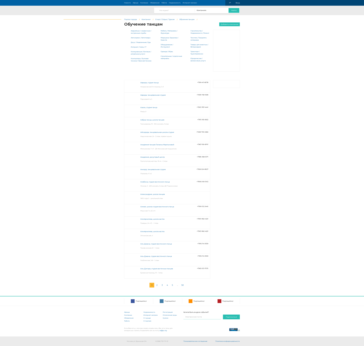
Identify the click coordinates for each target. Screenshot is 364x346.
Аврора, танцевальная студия (153, 95)
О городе (147, 318)
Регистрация (168, 312)
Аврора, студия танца (149, 83)
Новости (127, 3)
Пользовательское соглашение (195, 341)
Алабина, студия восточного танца (155, 182)
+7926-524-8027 (202, 169)
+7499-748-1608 (202, 95)
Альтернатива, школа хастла (152, 219)
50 (182, 285)
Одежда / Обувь (167, 51)
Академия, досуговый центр (152, 157)
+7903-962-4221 (202, 219)
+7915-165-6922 (202, 120)
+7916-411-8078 (202, 82)
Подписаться (231, 317)
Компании (144, 3)
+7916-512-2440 (202, 206)
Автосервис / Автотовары (140, 38)
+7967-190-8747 (202, 144)
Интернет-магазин (190, 3)
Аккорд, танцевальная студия (153, 169)
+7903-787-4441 (202, 107)
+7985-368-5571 (202, 157)
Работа (164, 3)
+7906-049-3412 (202, 182)
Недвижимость (175, 3)
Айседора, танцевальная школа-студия (157, 132)
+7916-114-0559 (202, 244)
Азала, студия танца (148, 107)
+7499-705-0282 (202, 132)
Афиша (135, 3)
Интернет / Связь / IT (138, 47)
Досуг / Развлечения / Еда (141, 42)
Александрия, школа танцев (152, 194)
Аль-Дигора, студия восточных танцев (156, 269)
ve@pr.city (163, 330)
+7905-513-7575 (202, 268)
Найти (234, 10)
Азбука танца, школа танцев (152, 120)
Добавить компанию (229, 24)
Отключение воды (170, 315)
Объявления (154, 3)
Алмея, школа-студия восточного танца (157, 207)
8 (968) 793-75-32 (162, 341)
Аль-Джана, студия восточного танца (156, 244)
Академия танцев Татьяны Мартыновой (157, 145)
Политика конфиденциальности (227, 341)
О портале (147, 321)
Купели (165, 318)
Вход (238, 3)
